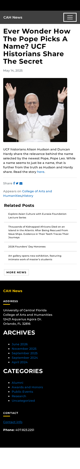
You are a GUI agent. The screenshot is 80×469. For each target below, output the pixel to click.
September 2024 (25, 358)
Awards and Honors (27, 387)
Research (19, 396)
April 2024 (20, 362)
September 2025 (25, 353)
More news (16, 272)
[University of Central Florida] (32, 5)
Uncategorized (23, 401)
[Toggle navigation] (70, 17)
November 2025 (24, 349)
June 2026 (20, 344)
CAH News (12, 17)
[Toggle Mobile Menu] (76, 5)
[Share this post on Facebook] (14, 183)
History (27, 196)
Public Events (22, 392)
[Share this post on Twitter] (17, 183)
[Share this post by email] (20, 183)
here (40, 172)
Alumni (17, 383)
